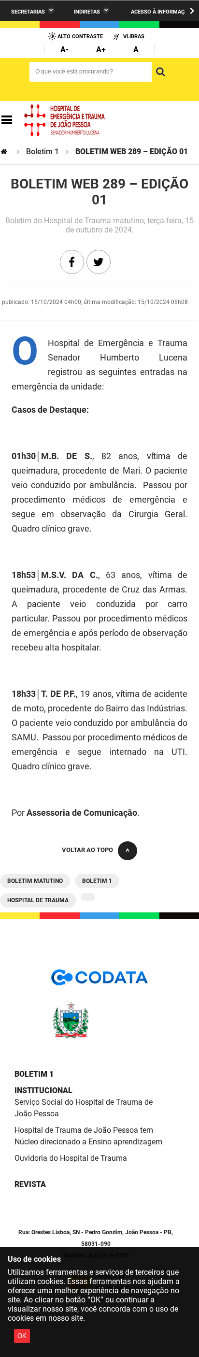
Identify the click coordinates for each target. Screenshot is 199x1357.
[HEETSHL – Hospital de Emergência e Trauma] (64, 120)
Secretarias (28, 12)
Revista (30, 1184)
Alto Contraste (80, 36)
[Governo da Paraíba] (99, 1036)
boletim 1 (97, 881)
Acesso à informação (161, 12)
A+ (101, 49)
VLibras (133, 36)
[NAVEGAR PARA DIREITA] (192, 11)
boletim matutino (35, 881)
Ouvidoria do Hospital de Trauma (70, 1158)
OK (22, 1336)
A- (64, 49)
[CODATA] (99, 980)
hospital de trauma (38, 900)
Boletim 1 (42, 151)
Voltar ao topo (87, 849)
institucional (43, 1090)
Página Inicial (5, 151)
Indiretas (87, 12)
